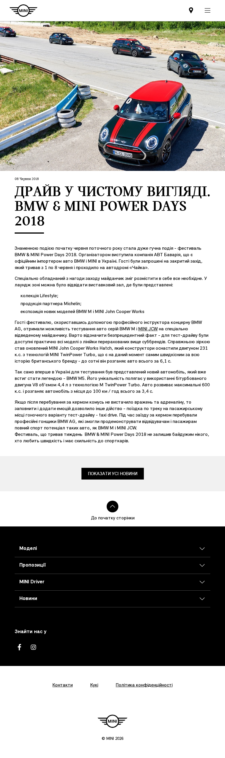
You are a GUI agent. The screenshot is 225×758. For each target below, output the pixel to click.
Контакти (62, 685)
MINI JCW (148, 329)
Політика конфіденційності (144, 685)
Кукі (94, 685)
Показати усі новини (112, 473)
